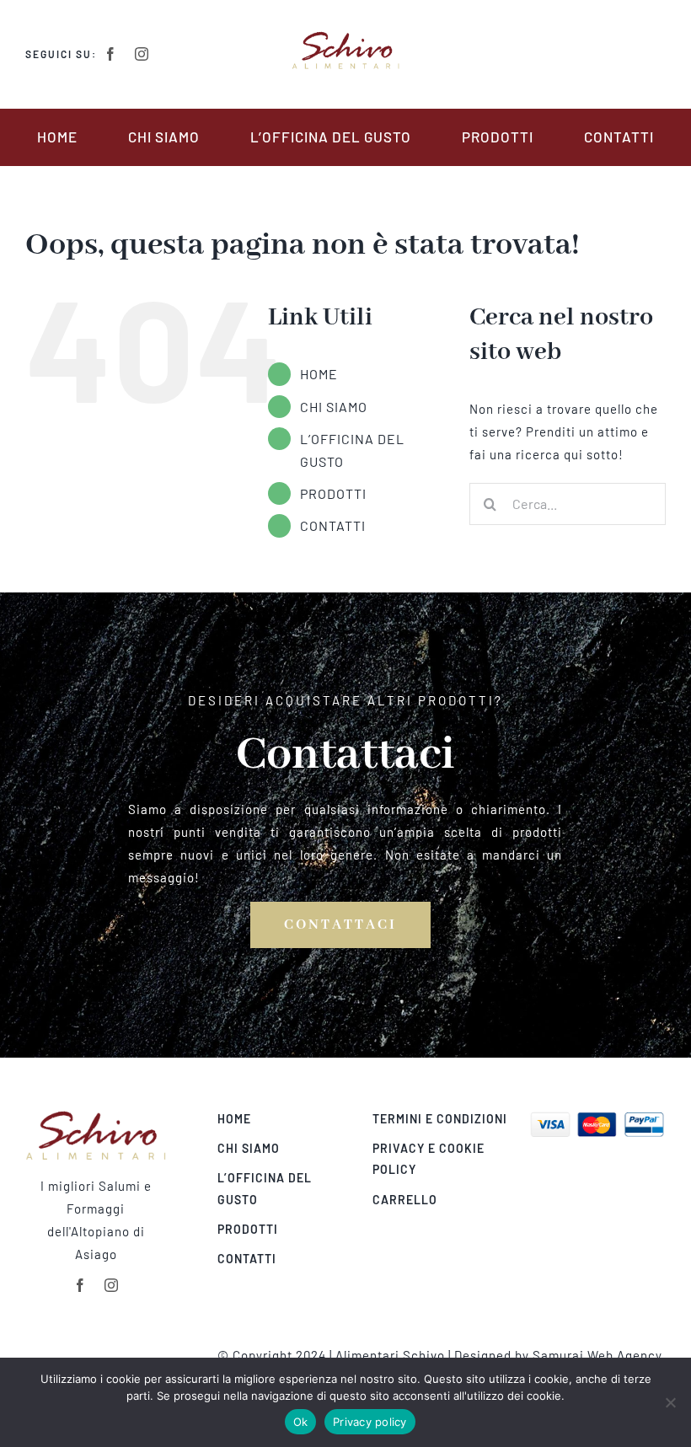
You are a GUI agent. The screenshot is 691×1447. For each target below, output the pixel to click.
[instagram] (142, 54)
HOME (319, 374)
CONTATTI (333, 525)
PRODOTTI (333, 493)
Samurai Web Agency (597, 1355)
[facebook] (111, 54)
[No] (670, 1402)
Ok (300, 1421)
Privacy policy (370, 1421)
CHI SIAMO (333, 407)
